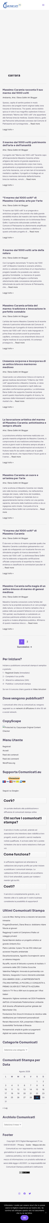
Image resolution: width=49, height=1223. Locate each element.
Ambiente (7, 97)
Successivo (24, 646)
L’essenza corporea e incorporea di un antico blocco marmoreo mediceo (24, 364)
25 (12, 1097)
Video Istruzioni (39, 689)
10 (6, 1089)
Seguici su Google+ (11, 791)
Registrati (7, 746)
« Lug (5, 1108)
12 (18, 1089)
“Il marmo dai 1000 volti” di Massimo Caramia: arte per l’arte (23, 199)
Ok (24, 1218)
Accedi (5, 750)
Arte (13, 97)
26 (18, 1097)
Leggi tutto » (8, 129)
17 (6, 1093)
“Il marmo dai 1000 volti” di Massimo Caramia (20, 532)
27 (24, 1097)
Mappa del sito (39, 1145)
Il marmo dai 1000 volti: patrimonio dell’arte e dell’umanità (24, 144)
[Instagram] (19, 1193)
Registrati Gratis (12, 673)
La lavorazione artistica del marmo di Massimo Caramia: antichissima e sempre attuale (24, 422)
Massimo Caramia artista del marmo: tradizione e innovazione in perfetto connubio (24, 308)
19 (18, 1093)
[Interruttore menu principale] (43, 5)
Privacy (21, 1145)
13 (24, 1089)
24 (6, 1097)
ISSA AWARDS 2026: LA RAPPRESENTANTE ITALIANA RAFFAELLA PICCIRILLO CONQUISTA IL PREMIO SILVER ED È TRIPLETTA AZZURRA (24, 983)
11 (12, 1089)
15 (37, 1089)
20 (24, 1093)
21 (31, 1093)
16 (43, 1089)
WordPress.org (9, 763)
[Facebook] (25, 1193)
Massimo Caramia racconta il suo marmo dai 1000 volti (23, 91)
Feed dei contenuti (10, 755)
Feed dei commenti (11, 759)
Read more (35, 124)
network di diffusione (25, 708)
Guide (28, 1145)
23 (43, 1093)
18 (12, 1093)
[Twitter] (30, 1193)
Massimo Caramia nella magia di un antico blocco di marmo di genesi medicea (24, 589)
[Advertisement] (24, 35)
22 (37, 1093)
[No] (45, 1212)
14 (31, 1089)
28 (31, 1097)
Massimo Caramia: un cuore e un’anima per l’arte (20, 477)
